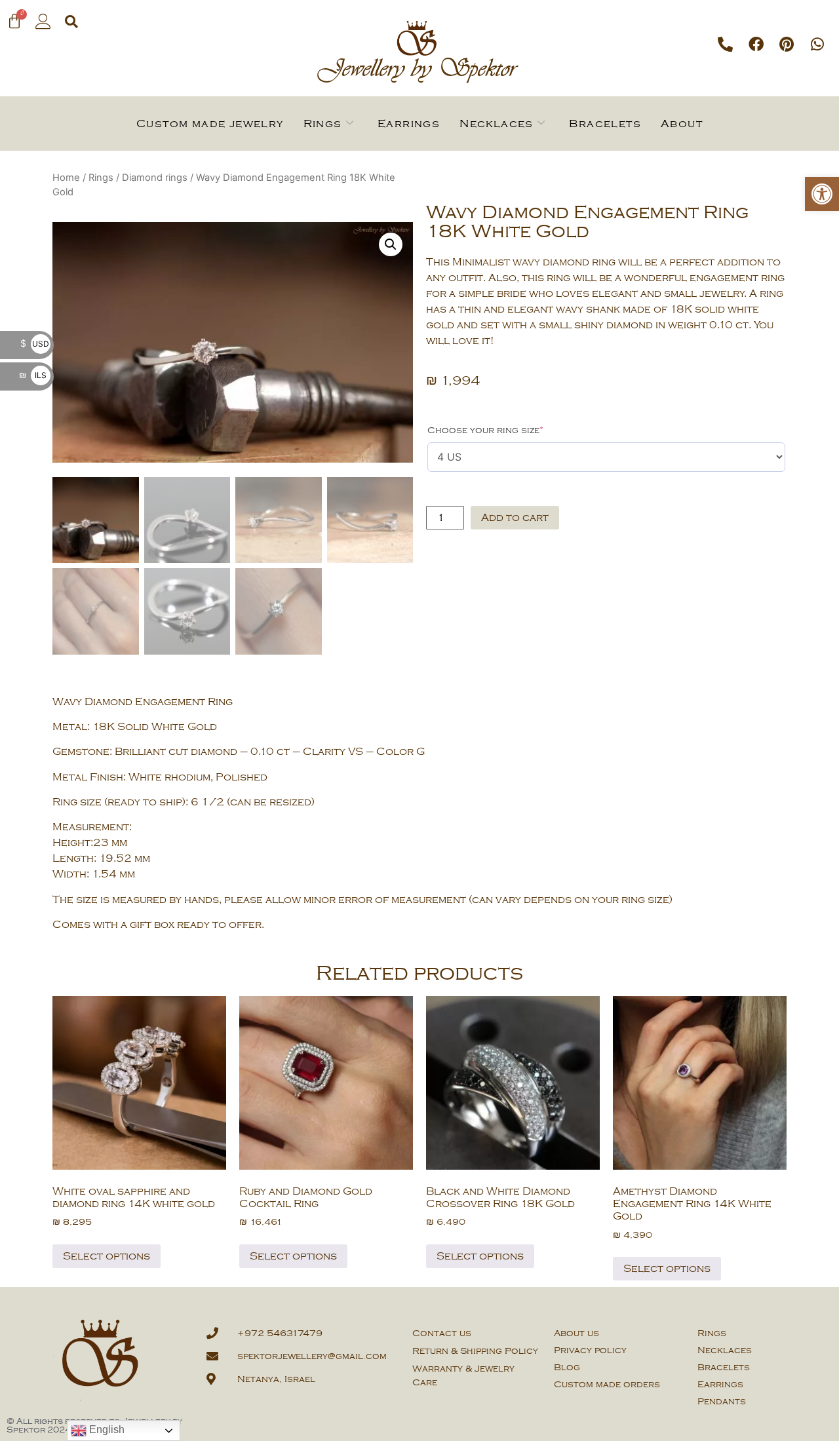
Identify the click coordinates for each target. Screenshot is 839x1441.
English (106, 1429)
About (682, 123)
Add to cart (515, 518)
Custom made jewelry (210, 123)
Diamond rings (154, 177)
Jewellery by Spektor (417, 70)
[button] (822, 194)
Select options (106, 1256)
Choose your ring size (485, 430)
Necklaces (496, 123)
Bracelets (605, 123)
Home (66, 177)
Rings (322, 123)
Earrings (409, 123)
